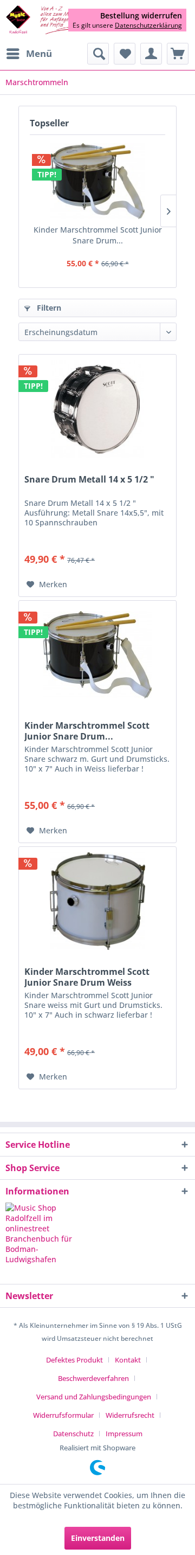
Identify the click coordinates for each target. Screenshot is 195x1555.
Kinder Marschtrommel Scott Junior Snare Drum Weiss (87, 977)
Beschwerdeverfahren (93, 1378)
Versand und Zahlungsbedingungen (93, 1397)
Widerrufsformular (63, 1415)
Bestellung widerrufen (141, 16)
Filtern (48, 308)
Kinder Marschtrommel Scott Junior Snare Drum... (98, 235)
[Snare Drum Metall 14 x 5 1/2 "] (97, 409)
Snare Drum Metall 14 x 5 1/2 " (89, 479)
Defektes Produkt (74, 1360)
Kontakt (128, 1360)
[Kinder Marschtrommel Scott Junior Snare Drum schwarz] (97, 181)
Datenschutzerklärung (148, 25)
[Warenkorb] (177, 54)
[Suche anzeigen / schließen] (98, 54)
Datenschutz (73, 1433)
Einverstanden (98, 1538)
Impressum (124, 1433)
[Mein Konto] (151, 54)
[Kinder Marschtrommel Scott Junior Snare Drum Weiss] (97, 901)
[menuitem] (28, 54)
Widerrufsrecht (130, 1415)
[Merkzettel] (124, 54)
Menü (39, 53)
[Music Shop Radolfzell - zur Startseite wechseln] (51, 20)
